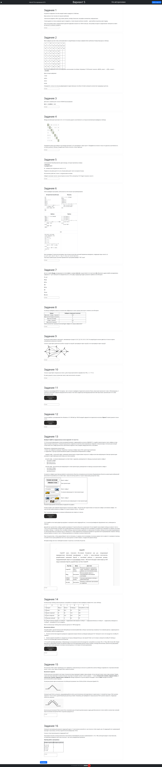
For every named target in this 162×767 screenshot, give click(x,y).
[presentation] (88, 21)
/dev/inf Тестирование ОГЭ (37, 2)
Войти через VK (156, 2)
